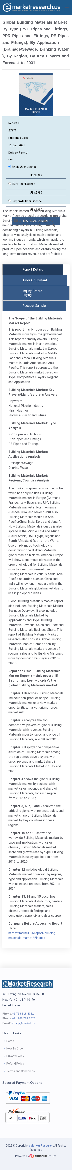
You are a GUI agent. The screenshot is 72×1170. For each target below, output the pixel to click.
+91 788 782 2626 (23, 1018)
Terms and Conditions (20, 1071)
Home (10, 1041)
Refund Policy (15, 1063)
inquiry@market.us (23, 1023)
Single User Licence (24, 166)
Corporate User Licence (26, 201)
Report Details (32, 269)
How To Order (15, 1048)
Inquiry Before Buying (32, 293)
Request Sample (34, 306)
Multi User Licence (23, 183)
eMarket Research (41, 1145)
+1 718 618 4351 (23, 1013)
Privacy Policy (15, 1056)
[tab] (32, 269)
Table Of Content (34, 280)
